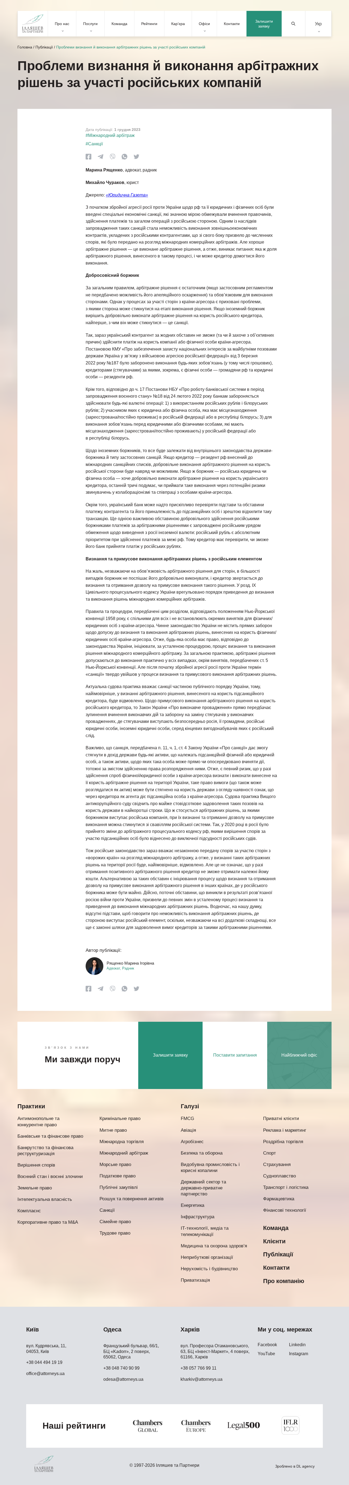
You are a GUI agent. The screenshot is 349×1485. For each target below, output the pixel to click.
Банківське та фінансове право (50, 1136)
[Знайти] (293, 23)
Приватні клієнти (281, 1118)
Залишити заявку (264, 23)
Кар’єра (178, 24)
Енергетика (192, 1205)
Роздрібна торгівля (283, 1141)
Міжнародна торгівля (122, 1141)
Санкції (107, 1210)
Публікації (44, 47)
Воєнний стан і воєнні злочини (50, 1176)
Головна (24, 47)
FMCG (187, 1118)
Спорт (269, 1153)
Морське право (115, 1164)
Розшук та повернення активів (132, 1198)
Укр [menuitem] (318, 23)
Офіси (204, 24)
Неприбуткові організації (207, 1257)
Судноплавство (279, 1176)
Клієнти (274, 1241)
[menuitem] (318, 23)
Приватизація (195, 1280)
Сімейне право (115, 1221)
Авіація (188, 1130)
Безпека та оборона (201, 1153)
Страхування (277, 1164)
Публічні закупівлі (119, 1187)
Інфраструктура (197, 1216)
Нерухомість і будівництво (209, 1268)
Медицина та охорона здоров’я (214, 1245)
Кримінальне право (120, 1118)
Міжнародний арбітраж (124, 1153)
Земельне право (34, 1188)
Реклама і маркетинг (284, 1130)
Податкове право (118, 1176)
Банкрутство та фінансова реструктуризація (45, 1150)
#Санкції (94, 144)
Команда (119, 24)
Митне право (113, 1130)
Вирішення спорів (36, 1165)
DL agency (305, 1466)
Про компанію (283, 1281)
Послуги (90, 24)
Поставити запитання (235, 1055)
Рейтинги (149, 24)
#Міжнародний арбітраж (110, 135)
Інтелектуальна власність (44, 1199)
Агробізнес (192, 1141)
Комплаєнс (29, 1210)
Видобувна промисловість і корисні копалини (210, 1167)
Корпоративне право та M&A (47, 1222)
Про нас (62, 24)
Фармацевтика (278, 1198)
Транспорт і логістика (285, 1187)
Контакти (232, 24)
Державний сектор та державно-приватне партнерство (203, 1187)
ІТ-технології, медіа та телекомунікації (204, 1231)
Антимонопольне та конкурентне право (38, 1121)
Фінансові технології (284, 1210)
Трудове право (115, 1233)
